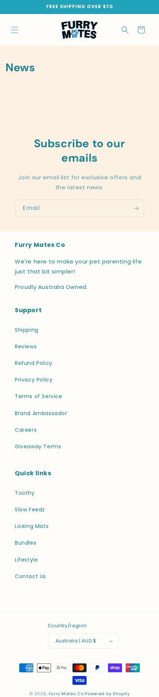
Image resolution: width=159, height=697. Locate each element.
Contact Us (30, 576)
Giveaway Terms (38, 446)
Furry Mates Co (66, 694)
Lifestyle (26, 559)
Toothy (25, 493)
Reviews (26, 346)
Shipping (26, 330)
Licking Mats (31, 526)
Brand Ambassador (41, 413)
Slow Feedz (30, 509)
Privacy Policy (34, 379)
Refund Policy (34, 363)
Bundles (25, 542)
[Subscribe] (136, 208)
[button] (15, 30)
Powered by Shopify (107, 694)
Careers (26, 430)
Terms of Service (38, 396)
